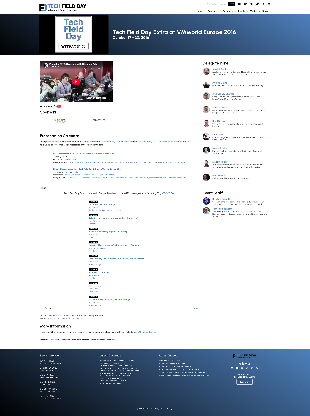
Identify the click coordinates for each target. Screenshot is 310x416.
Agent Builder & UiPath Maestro (171, 360)
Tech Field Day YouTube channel (154, 141)
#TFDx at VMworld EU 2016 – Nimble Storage (109, 299)
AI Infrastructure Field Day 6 (50, 398)
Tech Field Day (94, 292)
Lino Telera (143, 162)
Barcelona (77, 318)
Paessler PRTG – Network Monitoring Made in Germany (114, 245)
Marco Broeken (155, 162)
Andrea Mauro (94, 207)
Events (241, 11)
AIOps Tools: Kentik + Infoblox (110, 383)
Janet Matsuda (87, 175)
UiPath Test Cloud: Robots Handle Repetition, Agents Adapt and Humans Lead (116, 364)
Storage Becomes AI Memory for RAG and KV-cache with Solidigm (184, 372)
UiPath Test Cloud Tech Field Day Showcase (176, 366)
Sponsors (212, 11)
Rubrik (91, 237)
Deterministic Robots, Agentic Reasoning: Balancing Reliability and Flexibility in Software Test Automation (120, 369)
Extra (79, 340)
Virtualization (64, 318)
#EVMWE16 (168, 193)
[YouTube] (239, 4)
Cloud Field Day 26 (47, 370)
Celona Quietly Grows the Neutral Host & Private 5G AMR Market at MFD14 (114, 379)
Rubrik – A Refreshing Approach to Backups (108, 231)
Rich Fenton (109, 175)
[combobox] (217, 4)
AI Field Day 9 (45, 384)
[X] (269, 4)
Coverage (93, 201)
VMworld (85, 340)
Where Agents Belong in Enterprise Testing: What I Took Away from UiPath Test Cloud (116, 374)
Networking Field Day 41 (49, 377)
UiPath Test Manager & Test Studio (172, 363)
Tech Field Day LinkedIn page (115, 141)
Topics (253, 11)
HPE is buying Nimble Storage (102, 204)
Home (200, 11)
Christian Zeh (70, 159)
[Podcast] (263, 4)
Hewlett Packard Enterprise (100, 210)
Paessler (92, 251)
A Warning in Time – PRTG (100, 272)
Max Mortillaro (169, 162)
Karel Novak (133, 162)
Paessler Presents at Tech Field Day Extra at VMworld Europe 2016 (83, 154)
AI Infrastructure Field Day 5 (50, 363)
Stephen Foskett (221, 199)
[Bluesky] (245, 4)
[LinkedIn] (251, 4)
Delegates (228, 11)
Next (196, 308)
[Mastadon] (257, 4)
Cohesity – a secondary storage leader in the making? (114, 218)
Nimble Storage (117, 210)
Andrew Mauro (106, 162)
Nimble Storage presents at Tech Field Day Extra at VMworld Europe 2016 (87, 169)
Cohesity (92, 224)
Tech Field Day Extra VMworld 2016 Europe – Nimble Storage (116, 259)
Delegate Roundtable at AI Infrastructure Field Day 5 (179, 369)
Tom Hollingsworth (222, 208)
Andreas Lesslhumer (90, 162)
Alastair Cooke (74, 162)
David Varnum (120, 162)
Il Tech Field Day (96, 286)
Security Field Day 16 (47, 391)
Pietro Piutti (181, 162)
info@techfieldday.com (146, 332)
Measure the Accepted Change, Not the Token (117, 360)
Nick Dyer (99, 175)
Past (50, 318)
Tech (55, 318)
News (265, 11)
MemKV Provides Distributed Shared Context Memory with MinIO (184, 375)
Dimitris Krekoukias (72, 175)
